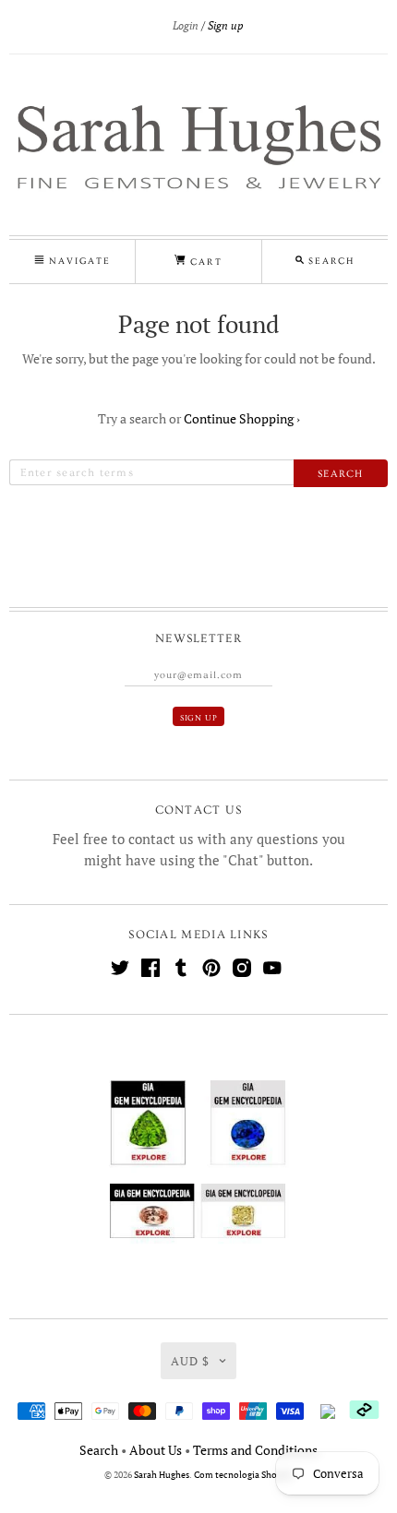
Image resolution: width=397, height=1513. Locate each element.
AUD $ (190, 1360)
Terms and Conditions (255, 1450)
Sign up (226, 25)
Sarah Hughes (161, 1475)
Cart (204, 262)
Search (98, 1450)
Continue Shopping (242, 418)
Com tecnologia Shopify (243, 1475)
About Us (155, 1450)
